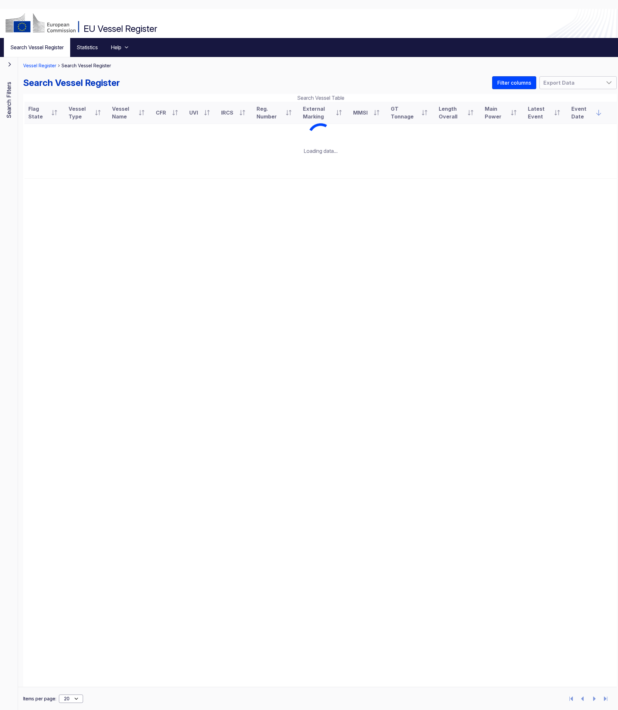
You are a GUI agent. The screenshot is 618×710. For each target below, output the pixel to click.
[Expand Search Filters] (9, 64)
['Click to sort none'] (598, 112)
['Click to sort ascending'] (54, 112)
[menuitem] (37, 47)
